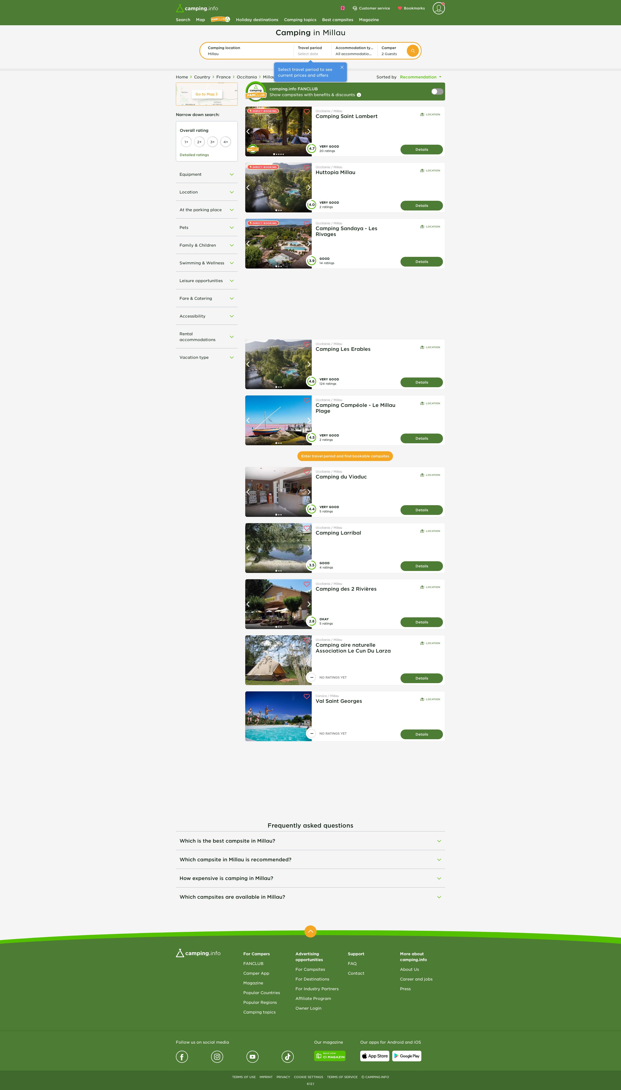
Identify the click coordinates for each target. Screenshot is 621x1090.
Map (200, 19)
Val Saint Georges (339, 701)
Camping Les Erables (343, 349)
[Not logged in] (439, 8)
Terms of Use (244, 1077)
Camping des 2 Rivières (346, 589)
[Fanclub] (220, 19)
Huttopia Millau (335, 172)
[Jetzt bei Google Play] (406, 1056)
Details (422, 149)
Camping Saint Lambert (347, 116)
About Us (409, 969)
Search (183, 19)
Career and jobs (416, 978)
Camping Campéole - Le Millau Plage (355, 408)
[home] (198, 952)
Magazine (369, 19)
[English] (343, 8)
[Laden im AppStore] (374, 1056)
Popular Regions (260, 1002)
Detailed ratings (194, 155)
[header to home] (197, 8)
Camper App (256, 973)
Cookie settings (308, 1077)
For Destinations (312, 978)
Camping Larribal (338, 533)
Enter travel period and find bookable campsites (345, 456)
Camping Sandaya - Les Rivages (346, 231)
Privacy (283, 1077)
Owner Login (308, 1008)
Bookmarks (414, 8)
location (433, 114)
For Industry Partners (317, 988)
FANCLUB (253, 963)
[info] (359, 95)
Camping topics (300, 19)
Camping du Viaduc (341, 476)
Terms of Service (342, 1077)
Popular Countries (261, 992)
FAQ (352, 963)
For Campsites (310, 969)
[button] (249, 50)
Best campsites (337, 19)
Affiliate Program (313, 998)
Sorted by (386, 76)
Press (405, 988)
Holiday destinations (257, 19)
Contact (356, 973)
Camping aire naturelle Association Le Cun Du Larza (353, 648)
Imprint (266, 1077)
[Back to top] (310, 931)
